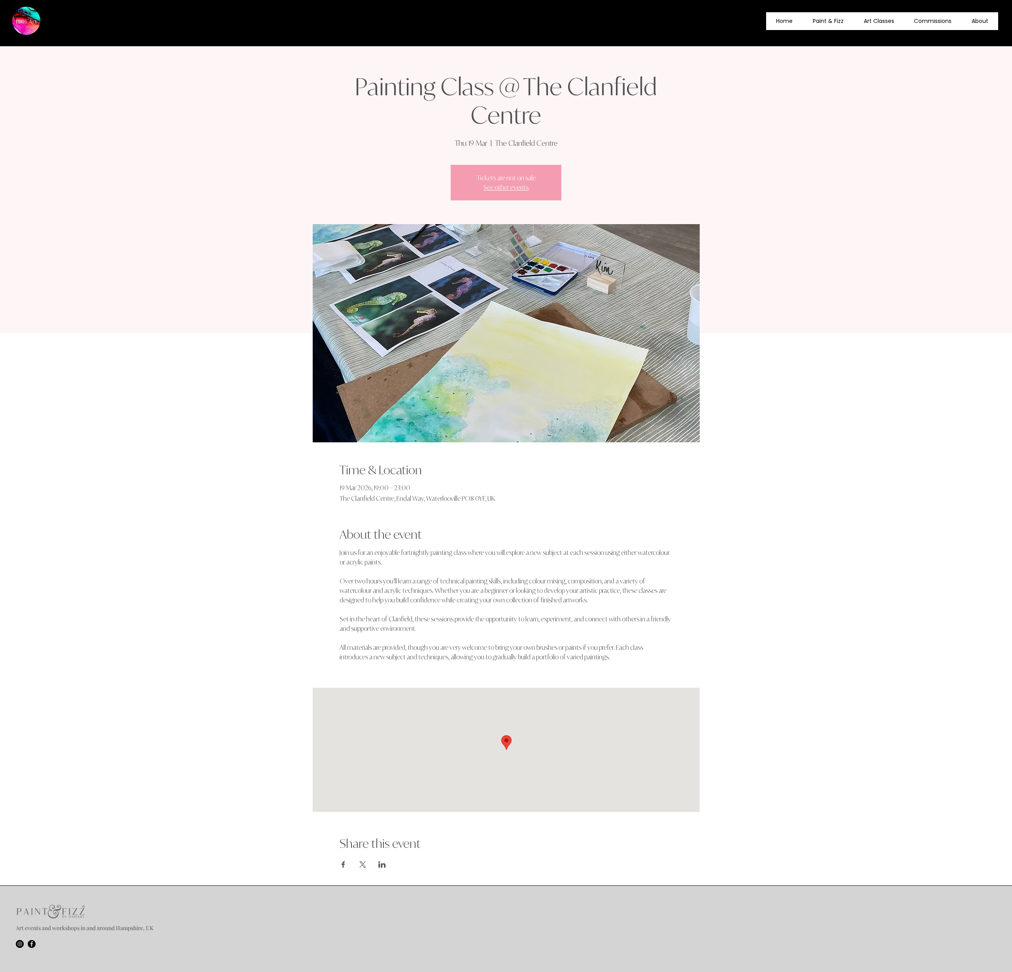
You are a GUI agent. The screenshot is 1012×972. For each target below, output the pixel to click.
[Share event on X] (362, 864)
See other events (506, 187)
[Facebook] (32, 944)
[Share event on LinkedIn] (382, 864)
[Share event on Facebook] (343, 864)
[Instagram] (20, 944)
